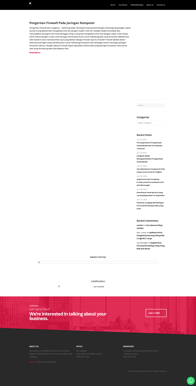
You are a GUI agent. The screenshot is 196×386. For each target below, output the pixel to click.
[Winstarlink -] (40, 5)
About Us (150, 5)
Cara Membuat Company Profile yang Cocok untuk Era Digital (151, 170)
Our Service (123, 5)
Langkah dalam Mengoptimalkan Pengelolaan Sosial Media (150, 159)
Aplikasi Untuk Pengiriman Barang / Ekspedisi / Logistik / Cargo (150, 235)
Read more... (35, 52)
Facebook (39, 371)
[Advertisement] (151, 58)
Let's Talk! (155, 313)
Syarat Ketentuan (49, 362)
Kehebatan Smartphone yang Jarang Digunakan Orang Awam (150, 194)
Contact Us (161, 5)
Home (113, 5)
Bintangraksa (30, 19)
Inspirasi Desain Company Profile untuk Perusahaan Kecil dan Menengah (150, 182)
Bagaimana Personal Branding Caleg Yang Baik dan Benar (151, 246)
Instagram (33, 371)
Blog (39, 362)
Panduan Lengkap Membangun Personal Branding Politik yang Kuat (150, 206)
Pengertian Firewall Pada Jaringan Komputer (62, 23)
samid (139, 225)
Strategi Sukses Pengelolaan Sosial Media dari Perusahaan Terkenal (149, 146)
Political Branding (137, 5)
